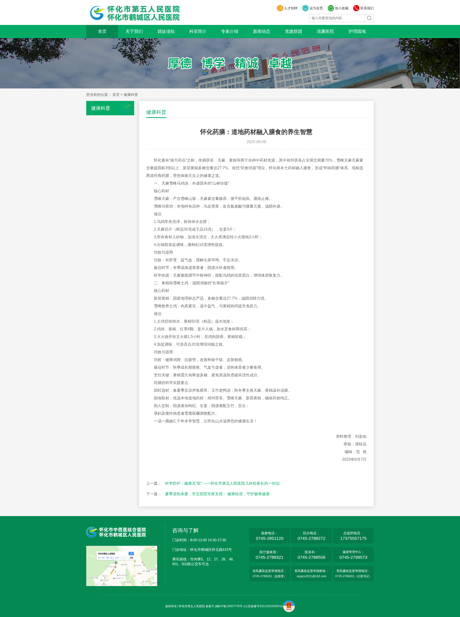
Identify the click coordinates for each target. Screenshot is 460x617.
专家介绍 (229, 31)
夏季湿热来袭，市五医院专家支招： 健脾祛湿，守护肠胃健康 (217, 494)
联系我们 (367, 8)
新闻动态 (261, 31)
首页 (102, 31)
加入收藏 (341, 8)
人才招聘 (291, 8)
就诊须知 (166, 31)
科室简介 (198, 31)
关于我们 (134, 31)
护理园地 (357, 31)
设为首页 (316, 8)
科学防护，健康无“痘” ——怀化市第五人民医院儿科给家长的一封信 (222, 483)
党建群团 (293, 31)
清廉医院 (325, 31)
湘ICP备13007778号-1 (230, 606)
